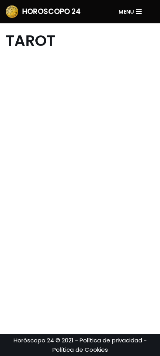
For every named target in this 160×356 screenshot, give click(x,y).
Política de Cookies (80, 349)
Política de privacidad (111, 340)
